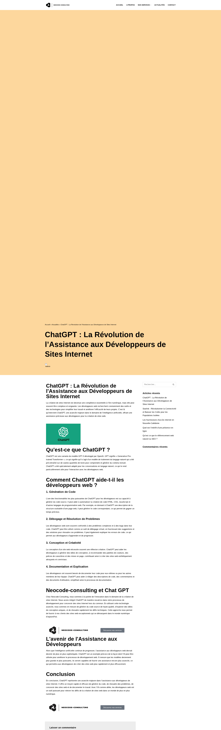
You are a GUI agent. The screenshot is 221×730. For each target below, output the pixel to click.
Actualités (159, 5)
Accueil (119, 5)
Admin (47, 366)
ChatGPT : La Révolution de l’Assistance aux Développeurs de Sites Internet (157, 401)
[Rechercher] (173, 384)
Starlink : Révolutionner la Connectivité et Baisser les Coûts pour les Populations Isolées (159, 412)
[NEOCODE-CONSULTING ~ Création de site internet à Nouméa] (58, 5)
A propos (130, 5)
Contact (172, 5)
